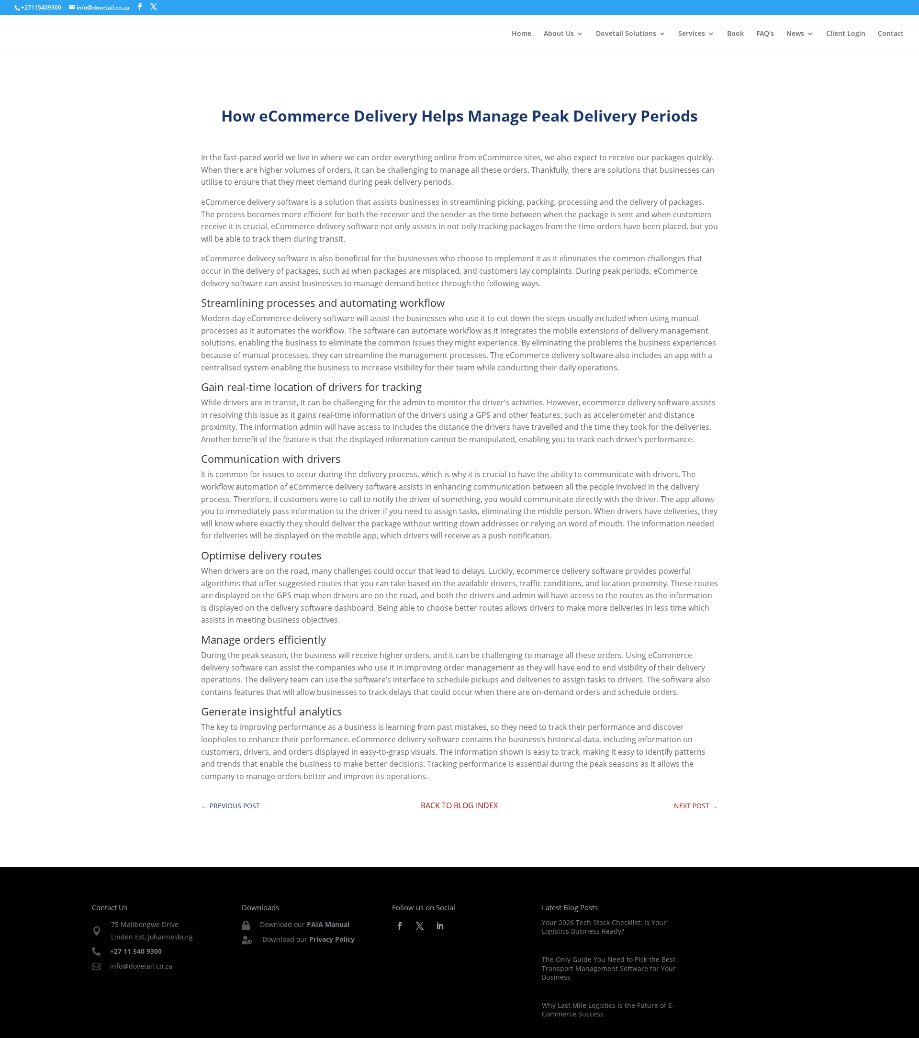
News (795, 34)
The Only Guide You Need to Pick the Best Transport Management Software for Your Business (609, 968)
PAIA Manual (328, 924)
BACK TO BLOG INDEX (459, 805)
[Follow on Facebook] (399, 926)
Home (521, 34)
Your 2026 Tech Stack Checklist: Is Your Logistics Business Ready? (604, 927)
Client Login (845, 34)
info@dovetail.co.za (141, 966)
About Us (559, 34)
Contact (891, 34)
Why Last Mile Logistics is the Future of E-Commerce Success (608, 1009)
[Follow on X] (419, 926)
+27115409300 (41, 7)
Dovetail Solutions (626, 34)
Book (735, 34)
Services (691, 34)
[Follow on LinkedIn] (440, 926)
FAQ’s (765, 34)
